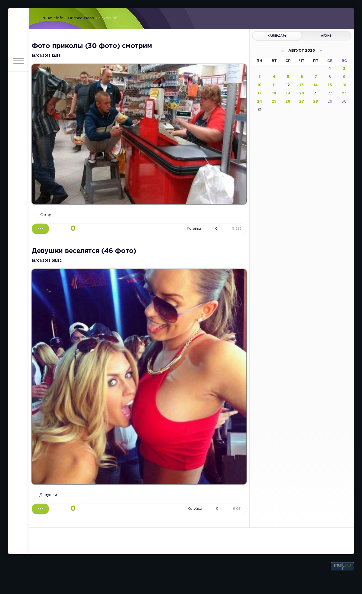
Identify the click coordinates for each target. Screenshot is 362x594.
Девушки (48, 495)
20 (301, 93)
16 (344, 85)
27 (301, 101)
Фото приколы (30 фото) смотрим (92, 46)
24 (259, 101)
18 (274, 93)
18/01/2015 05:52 (47, 260)
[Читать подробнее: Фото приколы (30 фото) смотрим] (40, 229)
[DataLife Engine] (18, 18)
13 (302, 85)
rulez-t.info (52, 18)
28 (315, 101)
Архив (326, 35)
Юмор (45, 215)
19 (288, 93)
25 (274, 101)
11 (274, 85)
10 (259, 85)
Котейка (194, 228)
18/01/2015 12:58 (46, 55)
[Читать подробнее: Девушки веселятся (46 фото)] (40, 509)
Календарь (277, 35)
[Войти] (18, 39)
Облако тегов (81, 18)
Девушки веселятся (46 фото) (84, 251)
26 (287, 101)
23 (344, 93)
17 (260, 93)
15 (330, 85)
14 (316, 85)
